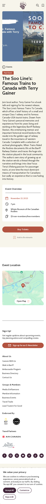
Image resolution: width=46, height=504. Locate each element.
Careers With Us (9, 361)
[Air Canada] (23, 437)
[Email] (41, 455)
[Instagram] (10, 455)
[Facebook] (4, 455)
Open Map (21, 301)
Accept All (9, 490)
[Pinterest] (29, 455)
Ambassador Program (11, 369)
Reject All (9, 497)
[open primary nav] (4, 5)
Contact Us (7, 377)
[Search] (37, 5)
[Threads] (17, 455)
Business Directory (10, 373)
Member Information (11, 393)
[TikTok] (35, 455)
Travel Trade (7, 402)
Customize (24, 490)
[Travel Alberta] (23, 445)
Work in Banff (8, 365)
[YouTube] (23, 455)
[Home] (23, 5)
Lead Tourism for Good (12, 406)
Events (9, 67)
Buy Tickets (23, 229)
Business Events (9, 398)
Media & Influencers (10, 389)
